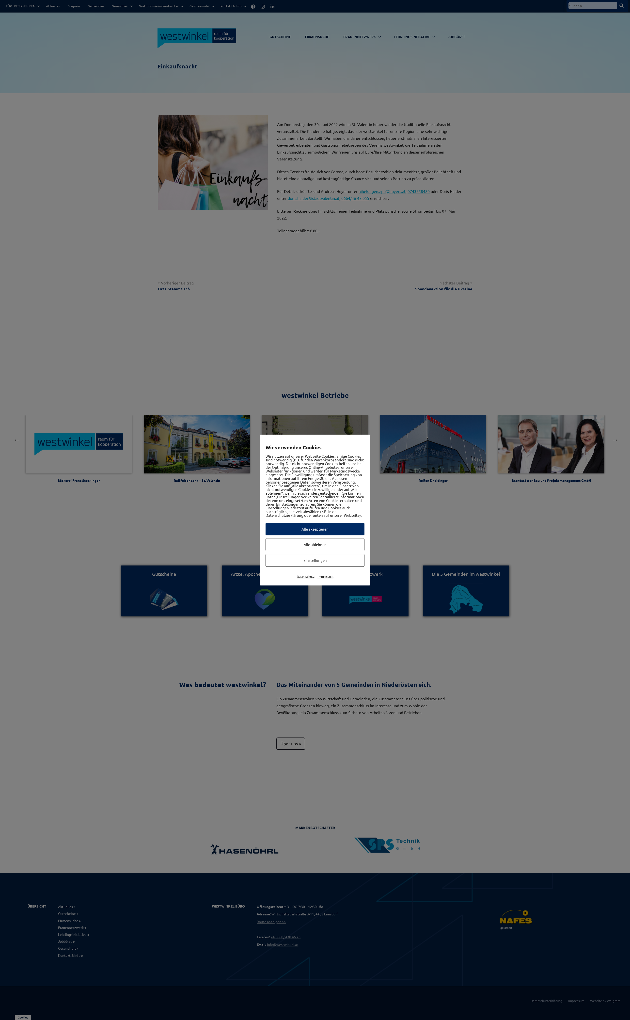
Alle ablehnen (315, 544)
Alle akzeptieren (315, 529)
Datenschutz (306, 576)
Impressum (325, 576)
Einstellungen (315, 560)
